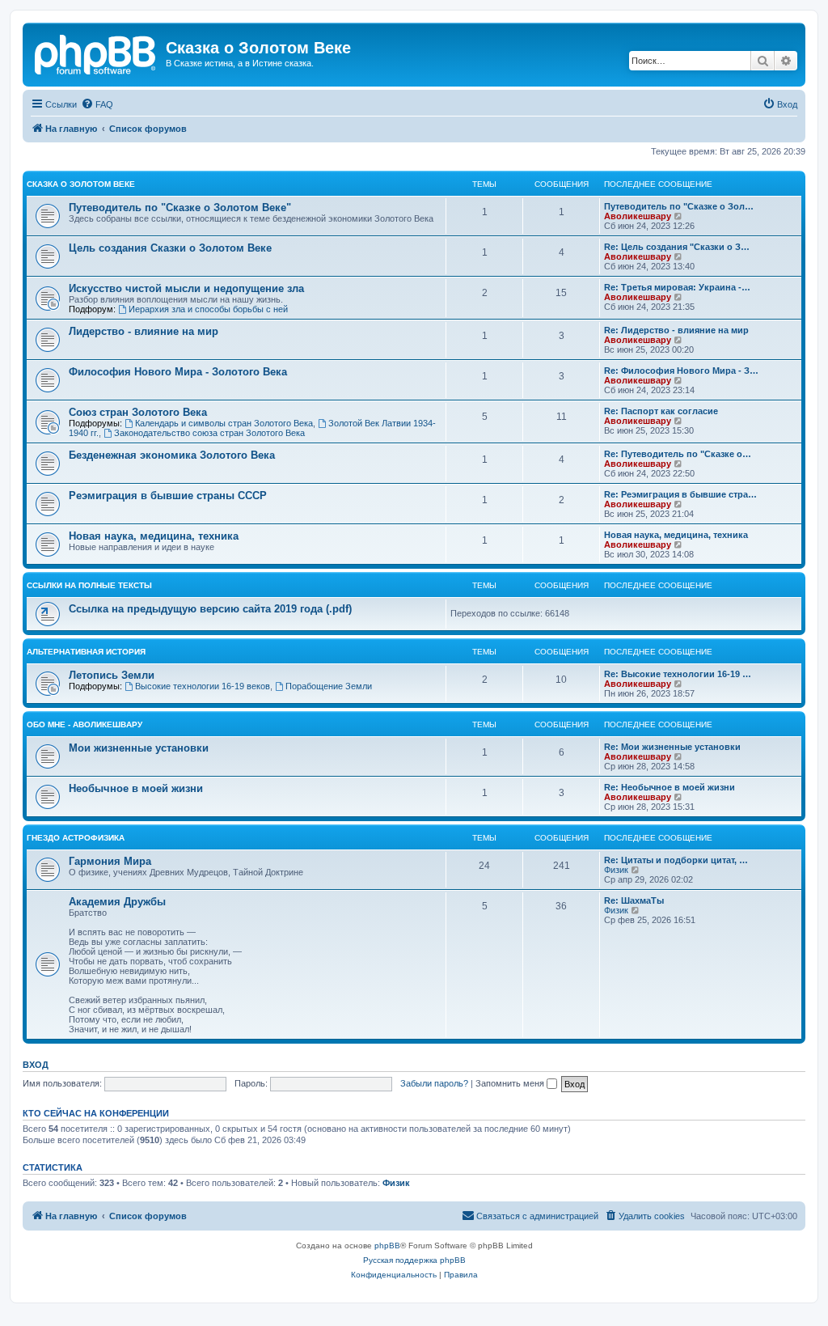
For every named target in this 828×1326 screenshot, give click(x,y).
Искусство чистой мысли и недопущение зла (186, 288)
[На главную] (96, 52)
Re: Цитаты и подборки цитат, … (676, 860)
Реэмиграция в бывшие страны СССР (168, 495)
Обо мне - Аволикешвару (84, 724)
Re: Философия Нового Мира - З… (681, 370)
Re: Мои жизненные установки (672, 747)
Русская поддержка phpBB (414, 1260)
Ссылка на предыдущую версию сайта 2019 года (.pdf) (210, 609)
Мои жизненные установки (139, 748)
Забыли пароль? (434, 1083)
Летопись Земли (111, 675)
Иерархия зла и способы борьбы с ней (208, 309)
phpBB (387, 1245)
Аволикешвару (637, 216)
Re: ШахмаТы (634, 900)
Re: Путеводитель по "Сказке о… (677, 454)
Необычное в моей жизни (136, 788)
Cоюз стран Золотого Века (138, 412)
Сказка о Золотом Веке (81, 184)
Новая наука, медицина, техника (154, 536)
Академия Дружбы (117, 902)
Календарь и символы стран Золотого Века (224, 423)
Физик (616, 870)
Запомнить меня (511, 1083)
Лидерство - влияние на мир (143, 331)
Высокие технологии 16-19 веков (202, 686)
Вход (36, 1065)
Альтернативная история (86, 651)
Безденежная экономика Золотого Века (172, 455)
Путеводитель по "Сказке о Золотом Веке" (180, 207)
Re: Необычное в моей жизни (669, 787)
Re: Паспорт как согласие (661, 411)
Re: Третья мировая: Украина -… (677, 287)
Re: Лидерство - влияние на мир (676, 330)
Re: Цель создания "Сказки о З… (677, 247)
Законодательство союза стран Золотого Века (209, 433)
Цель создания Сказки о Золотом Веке (170, 248)
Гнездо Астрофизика (76, 837)
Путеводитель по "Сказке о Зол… (679, 206)
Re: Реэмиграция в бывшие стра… (680, 494)
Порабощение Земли (328, 686)
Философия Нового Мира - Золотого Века (178, 372)
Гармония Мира (110, 861)
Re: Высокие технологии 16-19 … (677, 674)
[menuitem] (97, 104)
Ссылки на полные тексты (89, 585)
